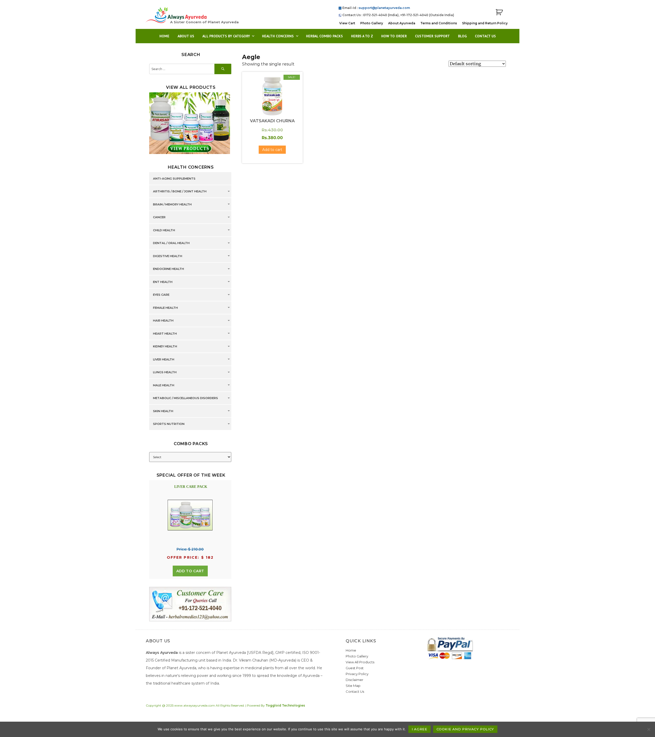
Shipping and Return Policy (485, 23)
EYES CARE (161, 295)
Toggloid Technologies (285, 705)
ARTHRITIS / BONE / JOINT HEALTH (179, 191)
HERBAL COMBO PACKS (324, 36)
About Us (186, 36)
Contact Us (485, 36)
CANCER (159, 217)
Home (164, 36)
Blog (462, 36)
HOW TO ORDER (394, 36)
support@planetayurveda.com (384, 8)
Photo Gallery (371, 23)
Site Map (353, 686)
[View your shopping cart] (499, 12)
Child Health (164, 230)
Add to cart (190, 571)
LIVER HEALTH (163, 359)
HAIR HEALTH (163, 321)
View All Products (360, 662)
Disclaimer (354, 680)
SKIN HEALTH (163, 411)
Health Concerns (278, 36)
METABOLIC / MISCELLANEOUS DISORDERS (185, 398)
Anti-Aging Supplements (174, 178)
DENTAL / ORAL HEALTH (171, 243)
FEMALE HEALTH (165, 308)
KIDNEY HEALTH (165, 346)
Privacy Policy (357, 674)
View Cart (347, 23)
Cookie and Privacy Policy (465, 729)
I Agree (419, 729)
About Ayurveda (401, 23)
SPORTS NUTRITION (168, 424)
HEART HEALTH (165, 333)
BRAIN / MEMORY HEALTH (172, 204)
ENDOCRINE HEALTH (168, 269)
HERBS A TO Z (362, 36)
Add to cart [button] (272, 149)
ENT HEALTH (162, 282)
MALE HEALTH (163, 385)
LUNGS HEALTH (165, 372)
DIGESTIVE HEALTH (167, 256)
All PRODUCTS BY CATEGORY (226, 36)
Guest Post (355, 668)
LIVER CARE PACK (190, 487)
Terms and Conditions (438, 23)
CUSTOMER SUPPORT (432, 36)
